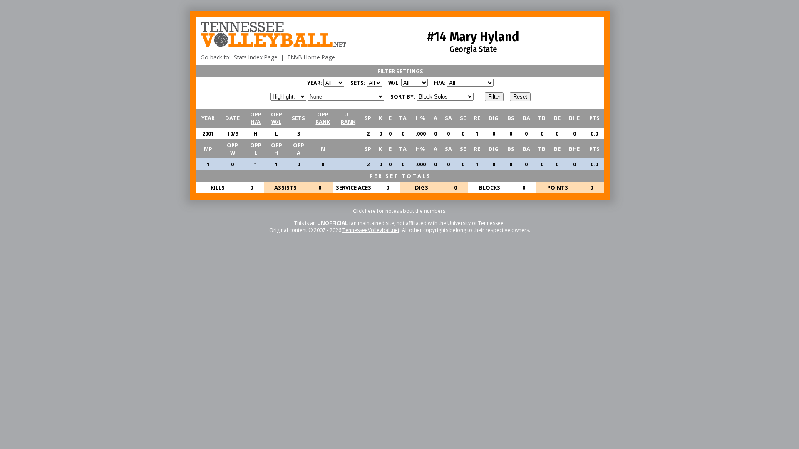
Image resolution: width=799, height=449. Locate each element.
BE (557, 118)
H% (420, 118)
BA (526, 118)
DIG (494, 118)
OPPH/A (255, 118)
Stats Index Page (256, 57)
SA (448, 118)
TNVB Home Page (311, 57)
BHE (574, 118)
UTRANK (348, 118)
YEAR (208, 118)
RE (477, 118)
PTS (594, 118)
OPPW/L (276, 118)
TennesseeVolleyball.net (371, 230)
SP (368, 118)
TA (403, 118)
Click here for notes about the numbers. (400, 211)
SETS (298, 118)
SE (463, 118)
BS (510, 118)
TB (542, 118)
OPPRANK (322, 118)
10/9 (232, 133)
